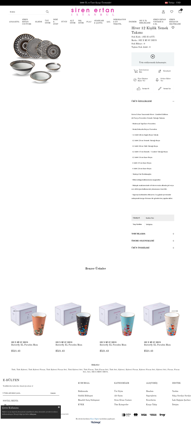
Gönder (53, 393)
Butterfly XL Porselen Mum (24, 345)
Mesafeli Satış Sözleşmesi (89, 400)
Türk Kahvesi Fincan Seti (56, 370)
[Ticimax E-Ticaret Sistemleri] (96, 422)
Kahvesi (121, 370)
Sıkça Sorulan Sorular (181, 396)
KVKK (81, 405)
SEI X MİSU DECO (100, 372)
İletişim (175, 405)
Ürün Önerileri (140, 248)
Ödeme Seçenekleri (142, 241)
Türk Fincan (89, 370)
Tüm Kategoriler (121, 405)
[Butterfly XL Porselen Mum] (29, 308)
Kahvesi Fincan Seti (147, 370)
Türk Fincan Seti (101, 370)
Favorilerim (151, 400)
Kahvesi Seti (161, 370)
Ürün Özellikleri (141, 101)
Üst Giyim (118, 391)
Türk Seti (113, 370)
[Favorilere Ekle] (173, 27)
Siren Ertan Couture (123, 400)
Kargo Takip (151, 405)
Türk (13, 370)
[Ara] (47, 11)
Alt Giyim (118, 396)
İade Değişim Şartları (181, 400)
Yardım (175, 391)
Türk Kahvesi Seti (75, 370)
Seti (88, 372)
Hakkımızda (83, 391)
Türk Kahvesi (21, 370)
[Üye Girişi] (163, 11)
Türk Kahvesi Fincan (36, 370)
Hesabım (149, 391)
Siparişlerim (151, 396)
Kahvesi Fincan (132, 370)
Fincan (170, 370)
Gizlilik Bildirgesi (85, 396)
